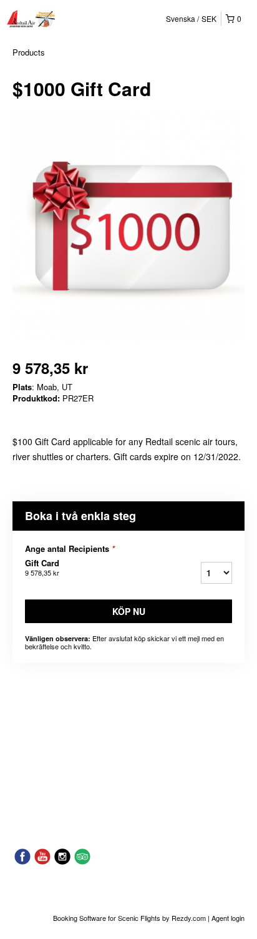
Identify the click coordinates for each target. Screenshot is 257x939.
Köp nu (128, 611)
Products (28, 52)
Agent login (228, 918)
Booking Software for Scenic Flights (107, 918)
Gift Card (42, 568)
